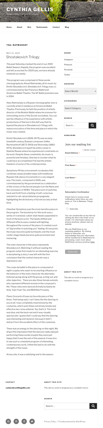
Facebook (68, 69)
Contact (56, 27)
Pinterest (68, 64)
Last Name (70, 177)
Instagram (68, 59)
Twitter (67, 75)
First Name (70, 165)
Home (9, 27)
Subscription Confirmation (77, 192)
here (93, 242)
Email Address (72, 153)
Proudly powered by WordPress (71, 421)
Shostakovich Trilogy (23, 57)
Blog (67, 27)
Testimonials (41, 27)
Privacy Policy (50, 421)
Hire (29, 27)
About (19, 27)
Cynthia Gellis (30, 9)
